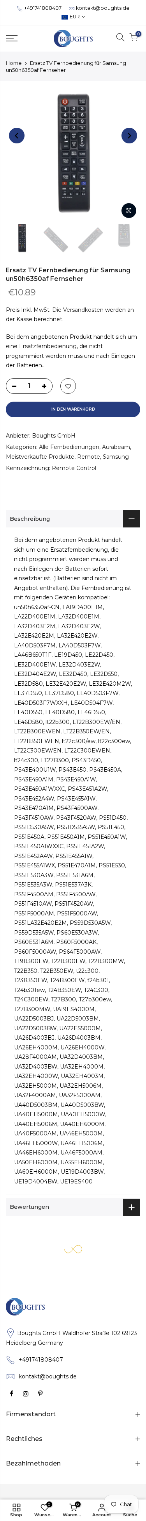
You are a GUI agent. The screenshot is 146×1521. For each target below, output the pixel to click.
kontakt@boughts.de (103, 8)
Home (14, 63)
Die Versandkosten (78, 309)
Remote (88, 456)
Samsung (116, 456)
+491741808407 (43, 8)
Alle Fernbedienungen (69, 446)
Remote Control (74, 468)
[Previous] (17, 135)
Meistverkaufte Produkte (40, 456)
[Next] (129, 135)
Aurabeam (116, 446)
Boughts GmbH (54, 435)
